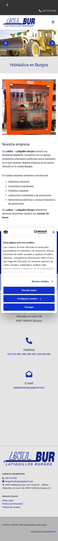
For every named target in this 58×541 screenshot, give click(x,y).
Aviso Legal (7, 500)
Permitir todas (29, 290)
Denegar (29, 307)
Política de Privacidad (12, 504)
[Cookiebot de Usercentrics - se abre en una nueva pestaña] (35, 232)
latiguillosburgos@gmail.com (29, 387)
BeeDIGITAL (50, 531)
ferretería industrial (12, 155)
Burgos (28, 166)
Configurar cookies (27, 298)
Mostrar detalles (40, 281)
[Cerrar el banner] (53, 232)
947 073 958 (14, 354)
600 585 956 (29, 354)
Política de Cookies (11, 507)
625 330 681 (44, 354)
